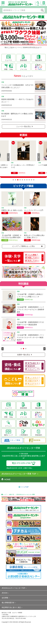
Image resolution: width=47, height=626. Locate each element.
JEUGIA (4, 593)
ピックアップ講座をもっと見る (23, 246)
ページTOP (24, 487)
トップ (5, 494)
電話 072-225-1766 (21, 463)
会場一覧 (11, 494)
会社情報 (5, 598)
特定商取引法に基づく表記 (11, 607)
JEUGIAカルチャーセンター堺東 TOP (18, 474)
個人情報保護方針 (8, 602)
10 (33, 179)
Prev (8, 157)
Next (38, 157)
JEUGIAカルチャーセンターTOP (13, 588)
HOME (7, 479)
